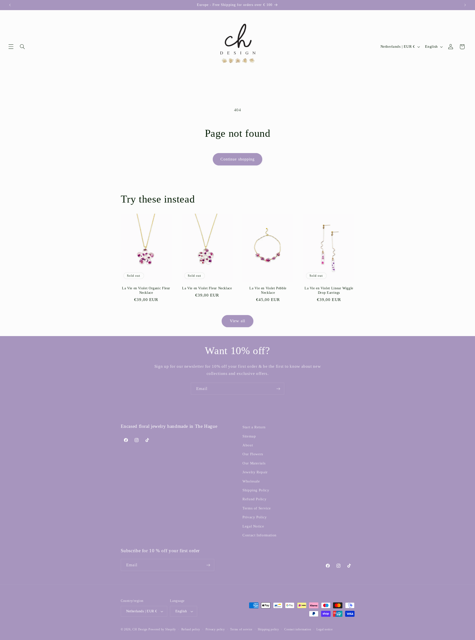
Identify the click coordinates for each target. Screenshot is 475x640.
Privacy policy (215, 629)
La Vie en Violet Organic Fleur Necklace (146, 290)
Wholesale (251, 481)
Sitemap (249, 436)
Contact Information (259, 535)
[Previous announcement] (9, 5)
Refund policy (190, 629)
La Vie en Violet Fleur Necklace (207, 288)
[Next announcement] (465, 5)
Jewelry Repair (255, 472)
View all (237, 321)
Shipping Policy (255, 490)
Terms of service (241, 629)
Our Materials (253, 463)
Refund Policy (254, 499)
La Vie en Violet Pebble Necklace (267, 290)
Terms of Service (256, 508)
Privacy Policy (254, 517)
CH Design (139, 629)
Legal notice (324, 629)
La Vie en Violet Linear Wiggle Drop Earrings (329, 290)
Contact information (297, 629)
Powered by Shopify (162, 629)
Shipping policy (268, 629)
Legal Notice (253, 526)
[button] (11, 46)
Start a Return (254, 427)
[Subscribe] (278, 389)
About (247, 445)
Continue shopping (237, 159)
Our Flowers (252, 454)
